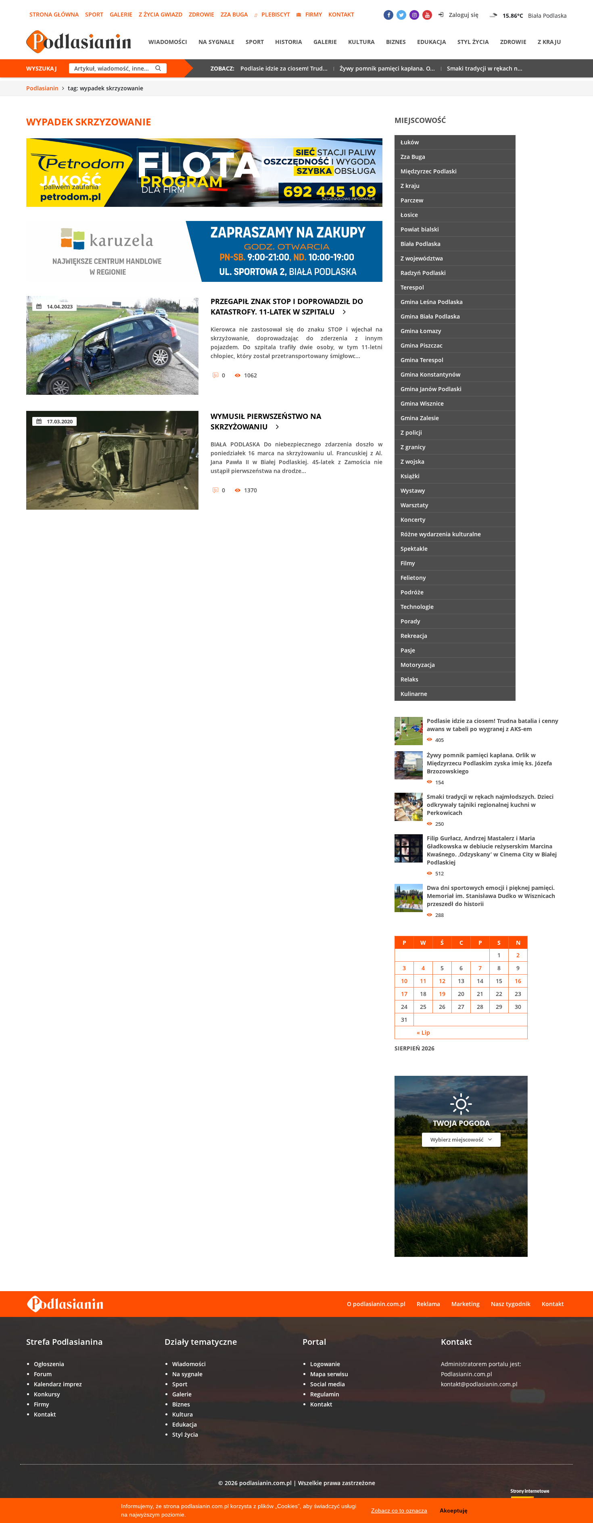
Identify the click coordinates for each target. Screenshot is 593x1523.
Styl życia (473, 42)
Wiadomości (167, 42)
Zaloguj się (462, 15)
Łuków (410, 142)
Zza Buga (234, 14)
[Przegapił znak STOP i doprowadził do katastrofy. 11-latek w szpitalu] (112, 345)
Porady (410, 621)
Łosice (409, 215)
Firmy (313, 14)
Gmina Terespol (422, 360)
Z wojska (412, 461)
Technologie (417, 606)
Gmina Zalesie (420, 418)
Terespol (412, 287)
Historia (288, 42)
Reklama (428, 1304)
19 (442, 994)
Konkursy (47, 1394)
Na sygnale (216, 42)
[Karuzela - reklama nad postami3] (204, 250)
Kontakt (341, 14)
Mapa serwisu (329, 1374)
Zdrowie (201, 14)
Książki (410, 476)
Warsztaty (414, 505)
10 (404, 981)
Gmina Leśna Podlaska (432, 302)
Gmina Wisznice (422, 403)
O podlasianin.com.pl (376, 1304)
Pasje (408, 650)
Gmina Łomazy (421, 331)
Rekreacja (414, 636)
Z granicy (413, 447)
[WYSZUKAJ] (158, 68)
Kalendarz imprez (58, 1384)
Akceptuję (454, 1510)
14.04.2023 (59, 306)
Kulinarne (414, 694)
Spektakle (414, 548)
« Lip (423, 1032)
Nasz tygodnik (510, 1304)
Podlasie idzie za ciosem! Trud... (284, 68)
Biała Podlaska (421, 244)
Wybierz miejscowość (457, 1139)
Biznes (396, 42)
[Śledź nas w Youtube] (427, 15)
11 (423, 981)
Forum (43, 1374)
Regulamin (324, 1394)
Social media (327, 1384)
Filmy (408, 563)
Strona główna (54, 14)
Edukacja (431, 42)
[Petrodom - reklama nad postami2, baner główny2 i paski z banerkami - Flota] (204, 172)
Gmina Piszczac (422, 345)
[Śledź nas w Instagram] (414, 15)
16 (518, 981)
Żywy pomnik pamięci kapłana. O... (387, 68)
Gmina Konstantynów (430, 374)
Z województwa (422, 258)
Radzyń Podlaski (423, 273)
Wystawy (413, 490)
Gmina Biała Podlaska (430, 316)
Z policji (411, 432)
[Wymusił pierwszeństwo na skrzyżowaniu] (112, 460)
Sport (94, 14)
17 (404, 994)
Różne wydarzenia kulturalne (441, 534)
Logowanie (325, 1364)
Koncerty (413, 519)
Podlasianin (42, 88)
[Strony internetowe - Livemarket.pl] (536, 1497)
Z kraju (549, 42)
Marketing (465, 1304)
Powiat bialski (420, 229)
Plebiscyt (275, 14)
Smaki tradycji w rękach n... (484, 68)
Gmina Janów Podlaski (431, 389)
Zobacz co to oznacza (399, 1510)
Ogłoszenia (49, 1364)
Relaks (409, 679)
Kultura (361, 42)
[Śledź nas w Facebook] (388, 15)
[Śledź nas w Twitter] (401, 15)
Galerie (121, 14)
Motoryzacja (418, 665)
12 (442, 981)
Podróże (412, 592)
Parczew (412, 200)
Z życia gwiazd (160, 14)
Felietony (413, 577)
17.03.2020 (59, 421)
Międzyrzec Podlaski (429, 171)
